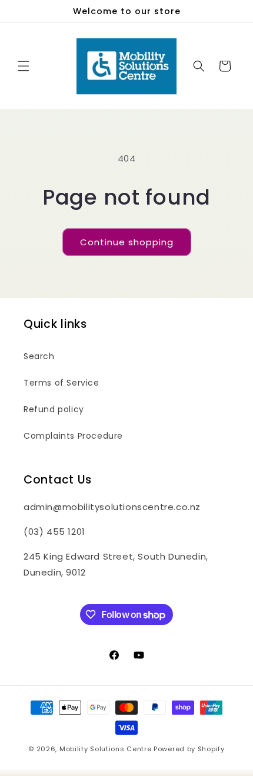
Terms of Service (61, 383)
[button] (23, 66)
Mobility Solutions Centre (105, 749)
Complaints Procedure (73, 436)
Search (39, 356)
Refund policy (54, 409)
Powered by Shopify (189, 749)
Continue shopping (127, 242)
